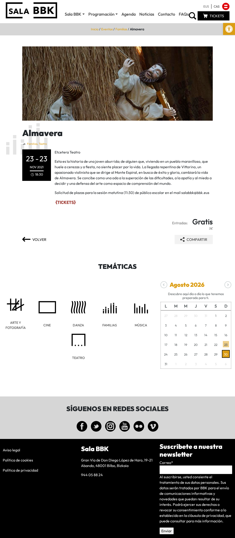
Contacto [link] (166, 14)
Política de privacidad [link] (20, 470)
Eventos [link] (107, 29)
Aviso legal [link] (11, 450)
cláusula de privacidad (206, 515)
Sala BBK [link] (73, 14)
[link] (229, 29)
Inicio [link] (94, 29)
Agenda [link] (128, 14)
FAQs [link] (184, 14)
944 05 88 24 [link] (92, 475)
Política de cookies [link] (18, 460)
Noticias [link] (146, 14)
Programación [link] (101, 14)
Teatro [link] (43, 143)
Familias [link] (121, 29)
